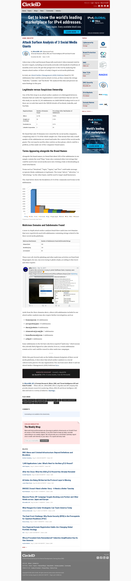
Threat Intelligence (40, 402)
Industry (58, 11)
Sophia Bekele (26, 543)
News (42, 11)
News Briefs (50, 565)
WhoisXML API (29, 383)
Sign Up (97, 3)
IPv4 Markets (88, 92)
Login (92, 3)
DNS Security (88, 82)
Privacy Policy (45, 568)
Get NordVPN (36, 375)
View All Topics (86, 111)
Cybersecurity (51, 400)
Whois (56, 402)
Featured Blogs (42, 565)
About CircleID (105, 3)
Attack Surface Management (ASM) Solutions (47, 75)
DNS (59, 400)
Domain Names (27, 402)
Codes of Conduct (36, 568)
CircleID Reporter (26, 474)
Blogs (36, 11)
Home (24, 11)
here (57, 365)
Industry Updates (59, 565)
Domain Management (69, 400)
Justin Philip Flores (27, 483)
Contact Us (35, 563)
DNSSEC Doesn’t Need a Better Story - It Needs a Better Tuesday (48, 488)
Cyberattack (41, 400)
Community (49, 11)
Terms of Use (53, 568)
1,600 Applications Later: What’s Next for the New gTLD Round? (47, 463)
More (23, 547)
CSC (23, 532)
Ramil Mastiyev (26, 491)
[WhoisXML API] (25, 55)
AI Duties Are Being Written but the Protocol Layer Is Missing (46, 480)
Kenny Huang (25, 521)
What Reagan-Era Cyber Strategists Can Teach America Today (47, 508)
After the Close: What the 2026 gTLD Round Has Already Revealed (48, 472)
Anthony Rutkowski (27, 510)
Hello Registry (25, 466)
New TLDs (86, 72)
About (29, 563)
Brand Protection (29, 400)
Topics (29, 11)
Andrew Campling (27, 458)
